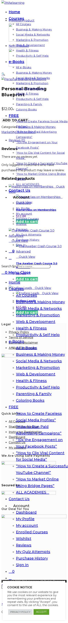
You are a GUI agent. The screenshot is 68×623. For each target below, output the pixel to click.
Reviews (23, 545)
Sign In (22, 565)
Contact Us (19, 499)
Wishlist (23, 538)
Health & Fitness (31, 328)
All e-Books (26, 348)
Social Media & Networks (39, 308)
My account (27, 525)
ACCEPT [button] (41, 612)
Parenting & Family (33, 394)
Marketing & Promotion (38, 315)
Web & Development (35, 321)
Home (14, 282)
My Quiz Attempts (33, 552)
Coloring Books (30, 400)
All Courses (26, 295)
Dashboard (26, 512)
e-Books (16, 341)
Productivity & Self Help (38, 335)
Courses (16, 289)
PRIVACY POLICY (20, 611)
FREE (13, 407)
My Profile (25, 519)
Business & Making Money (40, 302)
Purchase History (32, 558)
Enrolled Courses (32, 532)
